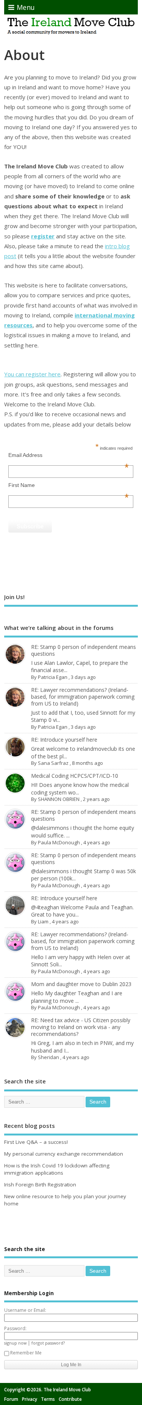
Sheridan (48, 1057)
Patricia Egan (52, 677)
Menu (26, 7)
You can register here (32, 374)
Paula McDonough (59, 842)
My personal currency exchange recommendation (63, 1153)
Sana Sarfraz (53, 763)
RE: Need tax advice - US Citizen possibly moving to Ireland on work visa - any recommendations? (80, 1026)
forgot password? (48, 1343)
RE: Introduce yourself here (64, 739)
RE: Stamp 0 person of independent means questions (83, 650)
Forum (11, 1399)
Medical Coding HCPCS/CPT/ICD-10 (74, 775)
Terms (48, 1399)
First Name (68, 485)
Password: (15, 1328)
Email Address (68, 455)
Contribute (70, 1399)
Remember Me (26, 1352)
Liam (43, 921)
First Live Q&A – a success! (36, 1142)
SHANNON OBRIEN (59, 799)
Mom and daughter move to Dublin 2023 (81, 984)
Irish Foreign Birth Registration (40, 1184)
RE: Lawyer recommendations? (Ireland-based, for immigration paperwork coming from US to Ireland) (82, 696)
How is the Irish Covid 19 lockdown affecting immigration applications (56, 1169)
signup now (15, 1343)
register (43, 236)
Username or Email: (25, 1310)
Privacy (29, 1399)
